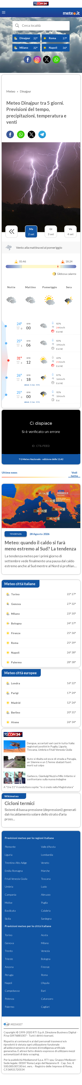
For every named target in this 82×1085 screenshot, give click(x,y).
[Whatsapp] (21, 134)
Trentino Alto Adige (16, 862)
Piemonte (10, 846)
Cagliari (45, 1006)
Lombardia (47, 854)
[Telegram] (42, 134)
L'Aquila (45, 982)
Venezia (45, 950)
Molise (8, 902)
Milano (45, 943)
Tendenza (16, 533)
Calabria (46, 910)
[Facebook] (27, 59)
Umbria (9, 886)
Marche (45, 870)
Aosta (44, 935)
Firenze (45, 966)
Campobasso (12, 990)
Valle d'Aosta (48, 846)
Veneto (45, 862)
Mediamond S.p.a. (33, 1059)
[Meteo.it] (71, 12)
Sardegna (46, 918)
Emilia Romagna (14, 870)
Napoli (8, 982)
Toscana (46, 878)
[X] (47, 59)
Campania (10, 894)
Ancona (9, 966)
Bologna (45, 958)
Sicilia (8, 918)
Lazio (44, 886)
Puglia (44, 902)
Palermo (9, 1006)
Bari (43, 990)
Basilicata (10, 910)
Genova (9, 943)
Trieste (9, 958)
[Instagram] (37, 59)
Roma (44, 974)
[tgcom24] (41, 4)
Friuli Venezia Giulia (16, 878)
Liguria (8, 854)
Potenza (9, 998)
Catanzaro (47, 998)
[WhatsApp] (56, 59)
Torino (8, 935)
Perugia (9, 974)
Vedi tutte (74, 474)
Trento (9, 950)
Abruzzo (46, 894)
